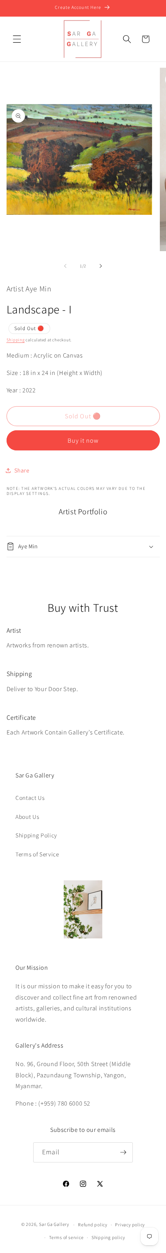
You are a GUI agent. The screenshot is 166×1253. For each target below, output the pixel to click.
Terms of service (66, 1237)
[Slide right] (100, 265)
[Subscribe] (123, 1152)
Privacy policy (130, 1224)
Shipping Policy (36, 835)
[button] (17, 39)
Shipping (16, 339)
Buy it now (83, 440)
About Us (27, 816)
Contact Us (30, 797)
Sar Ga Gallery (54, 1224)
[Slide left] (65, 265)
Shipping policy (108, 1237)
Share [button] (21, 470)
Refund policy (92, 1224)
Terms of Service (37, 854)
